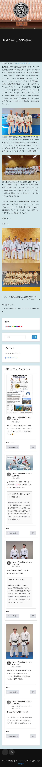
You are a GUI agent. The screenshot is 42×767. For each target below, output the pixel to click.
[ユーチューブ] (12, 752)
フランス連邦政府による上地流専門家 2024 (19, 297)
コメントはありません (22, 63)
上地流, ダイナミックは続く (17, 580)
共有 (33, 447)
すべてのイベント (11, 358)
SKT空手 (21, 764)
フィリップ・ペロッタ (31, 299)
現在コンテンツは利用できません (17, 712)
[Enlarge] (37, 111)
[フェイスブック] (5, 752)
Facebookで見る (13, 447)
